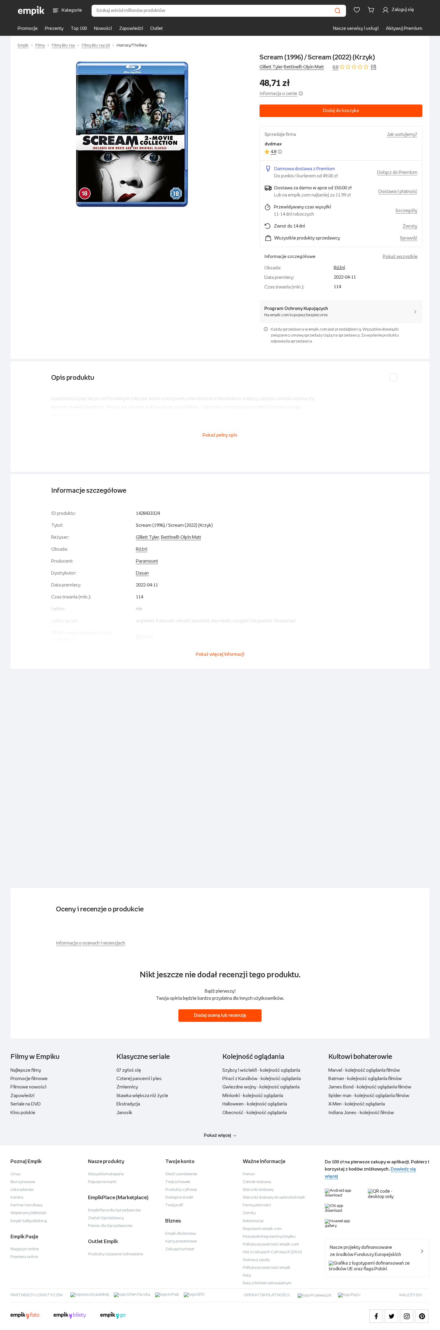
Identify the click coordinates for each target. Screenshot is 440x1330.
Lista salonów (22, 1190)
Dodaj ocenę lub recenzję (220, 1015)
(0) (373, 66)
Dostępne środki (179, 1198)
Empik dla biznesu (180, 1234)
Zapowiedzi (131, 28)
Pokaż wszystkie (400, 256)
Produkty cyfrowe (181, 1190)
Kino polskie (22, 1113)
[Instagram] (406, 1316)
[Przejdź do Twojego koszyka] (372, 9)
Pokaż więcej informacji (220, 654)
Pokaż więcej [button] (217, 1135)
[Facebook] (376, 1316)
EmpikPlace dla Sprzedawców (114, 1210)
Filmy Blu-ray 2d (96, 45)
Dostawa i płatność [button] (397, 191)
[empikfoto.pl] (24, 1316)
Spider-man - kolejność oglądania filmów (368, 1096)
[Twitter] (391, 1316)
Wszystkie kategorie (106, 1174)
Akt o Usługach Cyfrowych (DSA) (272, 1252)
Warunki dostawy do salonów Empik (274, 1198)
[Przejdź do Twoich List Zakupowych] (356, 9)
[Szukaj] (337, 10)
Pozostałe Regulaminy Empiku (269, 1237)
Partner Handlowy (26, 1205)
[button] (133, 134)
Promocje (28, 28)
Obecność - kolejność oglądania (254, 1113)
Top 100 (79, 28)
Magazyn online (24, 1249)
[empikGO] (112, 1316)
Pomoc (249, 1174)
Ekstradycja (128, 1104)
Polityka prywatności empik (266, 1268)
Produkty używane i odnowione (115, 1254)
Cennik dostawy (257, 1182)
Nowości (103, 28)
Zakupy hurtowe (179, 1249)
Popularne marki (102, 1182)
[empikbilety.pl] (70, 1316)
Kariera (16, 1198)
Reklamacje (253, 1221)
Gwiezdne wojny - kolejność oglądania (261, 1087)
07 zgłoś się (128, 1070)
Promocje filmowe (29, 1078)
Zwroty (249, 1213)
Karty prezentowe (181, 1241)
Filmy (40, 45)
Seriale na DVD (25, 1104)
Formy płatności (257, 1205)
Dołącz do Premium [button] (397, 172)
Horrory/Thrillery (132, 45)
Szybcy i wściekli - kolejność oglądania (261, 1070)
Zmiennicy (127, 1087)
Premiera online (24, 1257)
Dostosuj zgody (256, 1260)
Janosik (124, 1113)
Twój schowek (177, 1182)
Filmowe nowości (28, 1087)
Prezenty (54, 28)
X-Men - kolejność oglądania (356, 1104)
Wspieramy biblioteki (28, 1213)
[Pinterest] (422, 1316)
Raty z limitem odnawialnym (267, 1283)
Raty (247, 1275)
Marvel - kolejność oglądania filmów (364, 1070)
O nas (15, 1174)
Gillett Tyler (271, 67)
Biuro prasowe (22, 1182)
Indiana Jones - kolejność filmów (361, 1113)
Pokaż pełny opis (220, 435)
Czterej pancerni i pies (139, 1078)
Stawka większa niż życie (142, 1096)
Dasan (142, 573)
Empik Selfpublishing (28, 1221)
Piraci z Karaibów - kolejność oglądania (261, 1078)
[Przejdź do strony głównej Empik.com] (31, 11)
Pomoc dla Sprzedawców (110, 1226)
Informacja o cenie (278, 93)
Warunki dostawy (258, 1190)
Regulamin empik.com (262, 1229)
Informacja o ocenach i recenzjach (90, 943)
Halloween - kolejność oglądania (254, 1104)
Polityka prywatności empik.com (271, 1244)
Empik (23, 45)
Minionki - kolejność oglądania (252, 1096)
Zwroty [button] (410, 226)
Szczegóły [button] (406, 210)
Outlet (156, 28)
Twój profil (174, 1205)
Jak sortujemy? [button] (402, 134)
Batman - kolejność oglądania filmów (365, 1078)
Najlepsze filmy (25, 1070)
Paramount (147, 561)
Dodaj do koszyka (341, 110)
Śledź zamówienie (181, 1174)
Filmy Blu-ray (63, 45)
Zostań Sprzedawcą (106, 1218)
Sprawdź (408, 238)
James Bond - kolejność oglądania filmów (369, 1087)
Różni (339, 267)
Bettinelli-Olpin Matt (304, 67)
